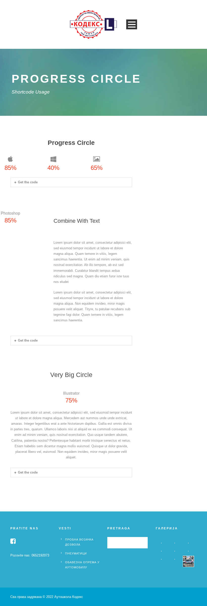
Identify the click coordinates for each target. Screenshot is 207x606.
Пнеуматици (76, 553)
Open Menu (131, 24)
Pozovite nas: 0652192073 (29, 555)
